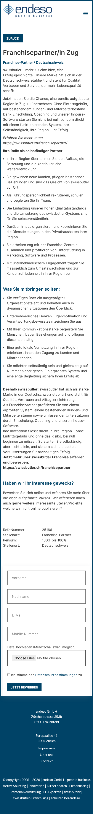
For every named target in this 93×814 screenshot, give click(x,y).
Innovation (36, 786)
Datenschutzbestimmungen (56, 675)
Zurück (12, 38)
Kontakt (46, 761)
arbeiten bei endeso (65, 798)
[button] (86, 13)
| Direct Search (56, 786)
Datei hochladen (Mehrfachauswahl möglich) (41, 647)
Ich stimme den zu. (46, 675)
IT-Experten (52, 792)
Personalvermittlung (26, 792)
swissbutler (72, 792)
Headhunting (78, 786)
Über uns (46, 754)
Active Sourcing (15, 786)
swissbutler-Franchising (30, 798)
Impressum (46, 748)
